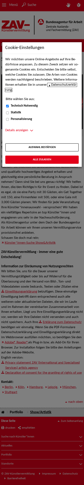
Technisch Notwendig (24, 105)
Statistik (16, 112)
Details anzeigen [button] (16, 130)
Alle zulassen (42, 159)
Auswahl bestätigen (42, 147)
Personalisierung (21, 119)
